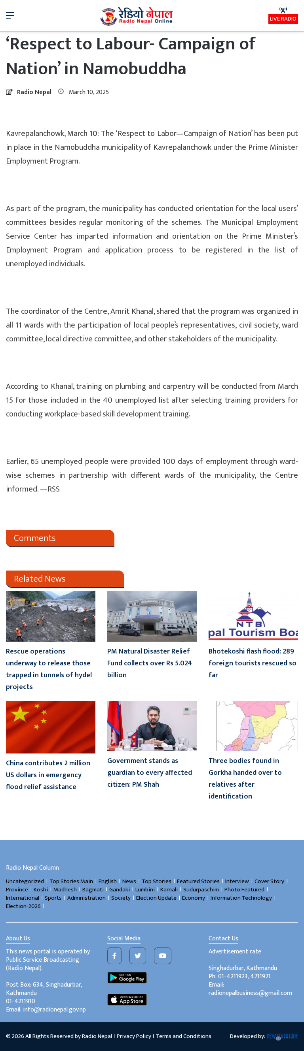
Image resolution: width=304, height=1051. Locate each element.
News (129, 881)
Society (121, 898)
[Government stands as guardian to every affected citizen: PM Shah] (152, 726)
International (22, 898)
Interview (237, 881)
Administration (86, 898)
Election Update (156, 898)
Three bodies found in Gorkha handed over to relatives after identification (245, 778)
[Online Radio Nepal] (137, 16)
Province (17, 889)
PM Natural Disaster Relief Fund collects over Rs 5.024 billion (149, 663)
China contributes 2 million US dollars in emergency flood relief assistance (48, 775)
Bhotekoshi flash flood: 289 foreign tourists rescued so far (252, 663)
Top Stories (156, 881)
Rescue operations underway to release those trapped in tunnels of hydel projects (49, 669)
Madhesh (65, 889)
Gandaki (119, 889)
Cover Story (269, 881)
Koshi (41, 889)
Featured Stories (198, 881)
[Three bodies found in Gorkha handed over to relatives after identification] (253, 726)
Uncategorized (25, 881)
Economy (193, 898)
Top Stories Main (71, 881)
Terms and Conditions (183, 1036)
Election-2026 (23, 906)
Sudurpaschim (201, 889)
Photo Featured (244, 889)
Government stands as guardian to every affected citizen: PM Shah (149, 773)
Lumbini (145, 889)
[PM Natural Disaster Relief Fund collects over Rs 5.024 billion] (152, 616)
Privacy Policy (134, 1036)
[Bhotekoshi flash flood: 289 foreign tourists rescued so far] (253, 616)
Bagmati (93, 889)
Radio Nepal (34, 92)
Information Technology (241, 898)
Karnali (169, 889)
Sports (53, 898)
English (108, 881)
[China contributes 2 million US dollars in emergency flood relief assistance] (50, 727)
